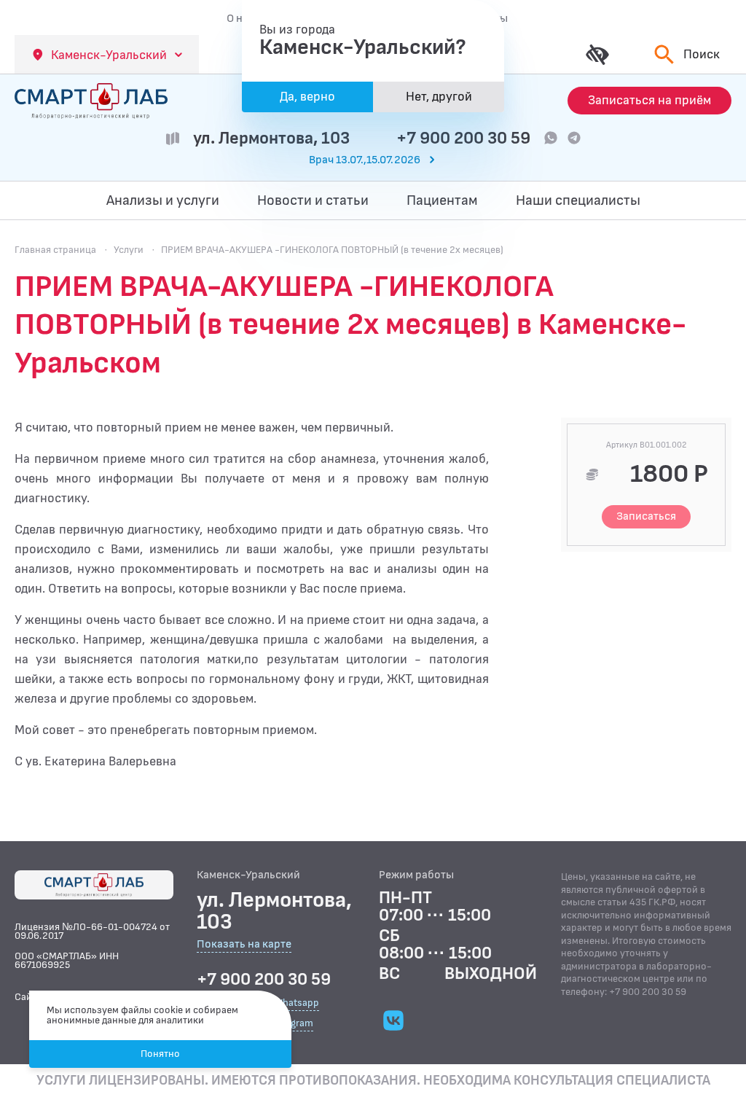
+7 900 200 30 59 (463, 138)
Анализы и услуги (162, 200)
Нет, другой (439, 96)
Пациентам (442, 200)
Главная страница (55, 249)
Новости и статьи (313, 200)
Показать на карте (244, 945)
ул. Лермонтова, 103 (271, 138)
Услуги (129, 249)
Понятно (160, 1053)
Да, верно (307, 96)
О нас (240, 18)
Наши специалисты (578, 200)
